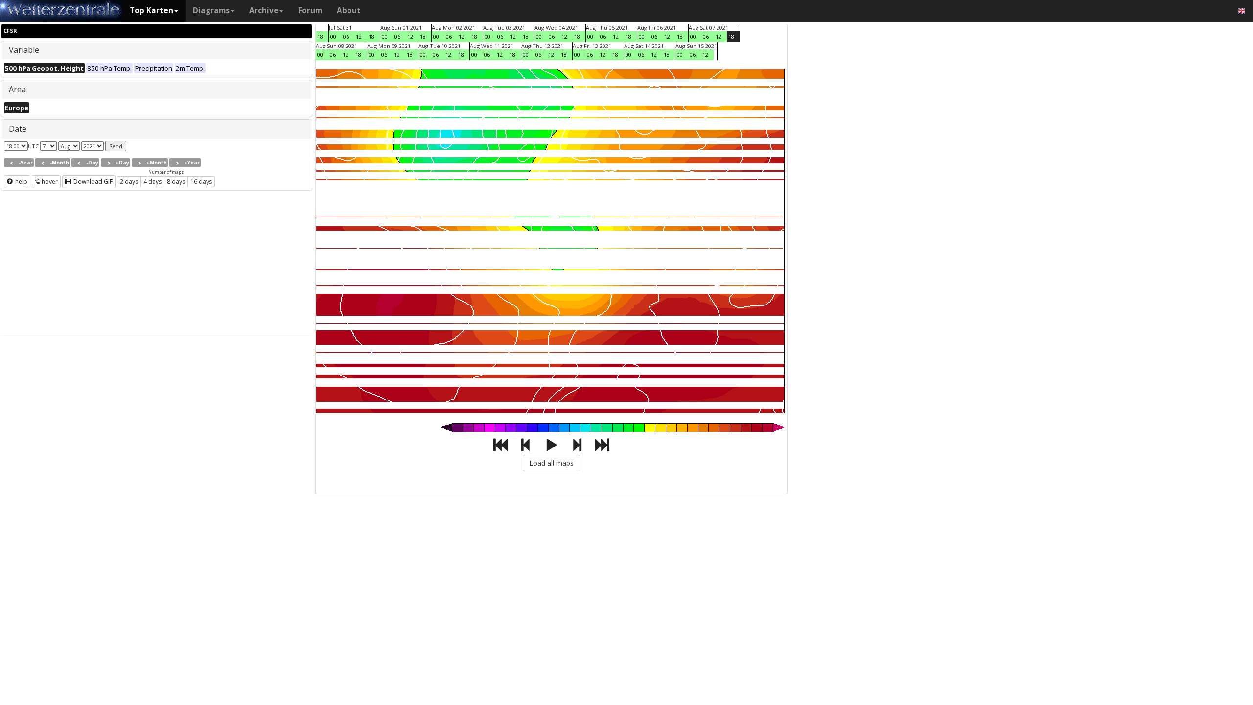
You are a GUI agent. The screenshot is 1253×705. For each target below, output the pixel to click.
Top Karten (151, 10)
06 (346, 36)
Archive (263, 10)
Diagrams (211, 10)
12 (359, 36)
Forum (310, 10)
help (20, 181)
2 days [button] (129, 181)
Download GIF (92, 181)
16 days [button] (201, 181)
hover (50, 181)
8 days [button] (176, 181)
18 (320, 36)
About (349, 10)
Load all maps (551, 463)
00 (333, 36)
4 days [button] (152, 181)
